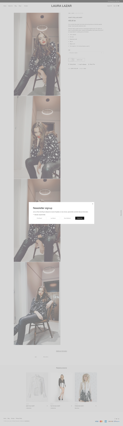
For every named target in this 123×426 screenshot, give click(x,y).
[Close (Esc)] (92, 203)
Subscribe (79, 218)
